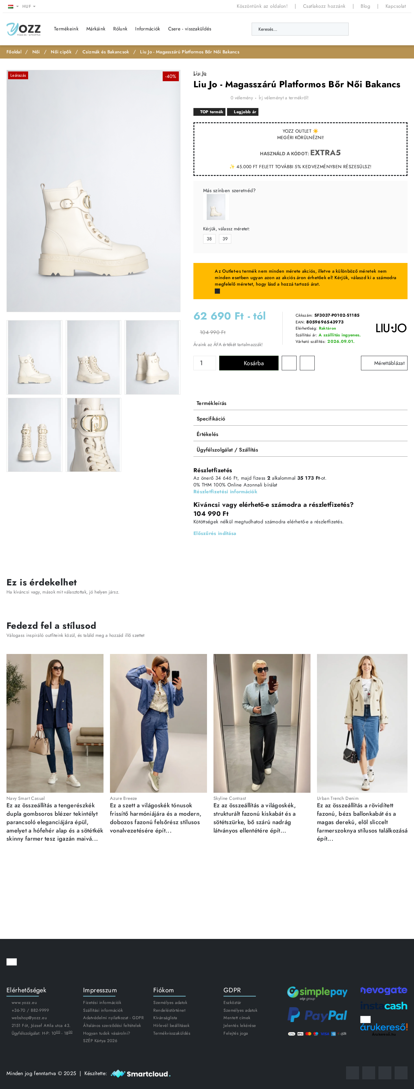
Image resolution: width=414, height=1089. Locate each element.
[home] (13, 52)
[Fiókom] (388, 29)
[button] (248, 363)
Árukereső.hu (384, 1034)
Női (36, 52)
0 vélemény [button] (242, 97)
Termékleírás (212, 403)
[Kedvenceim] (364, 29)
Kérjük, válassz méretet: (226, 228)
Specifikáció (211, 418)
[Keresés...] (340, 29)
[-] (212, 366)
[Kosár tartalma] (401, 29)
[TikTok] (384, 1072)
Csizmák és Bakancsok (105, 52)
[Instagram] (368, 1072)
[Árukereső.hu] (384, 1026)
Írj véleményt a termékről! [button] (284, 97)
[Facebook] (352, 1072)
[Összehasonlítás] (376, 29)
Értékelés (208, 434)
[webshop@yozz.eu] (401, 1072)
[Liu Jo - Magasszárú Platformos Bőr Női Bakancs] (216, 206)
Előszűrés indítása (214, 533)
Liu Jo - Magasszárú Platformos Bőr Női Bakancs (189, 52)
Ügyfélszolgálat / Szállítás (227, 449)
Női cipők (61, 52)
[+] (212, 359)
